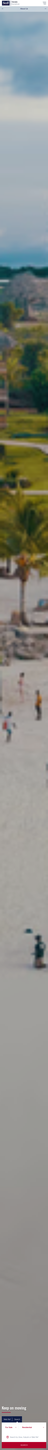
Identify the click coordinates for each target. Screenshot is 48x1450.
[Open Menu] (44, 3)
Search (17, 1419)
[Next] (45, 9)
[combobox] (24, 1437)
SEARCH (24, 1445)
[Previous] (3, 9)
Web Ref (7, 1419)
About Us (24, 9)
